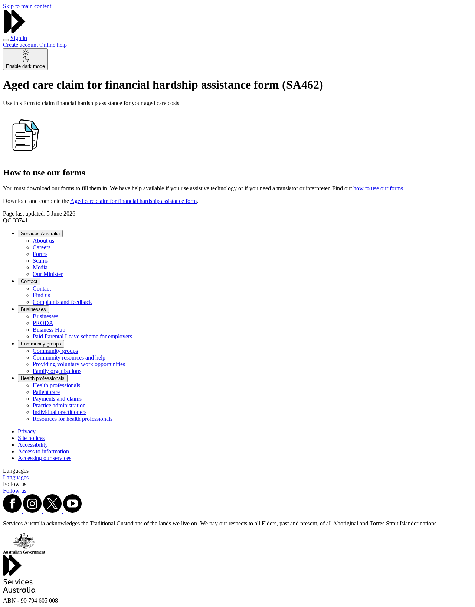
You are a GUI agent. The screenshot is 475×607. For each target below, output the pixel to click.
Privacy (27, 431)
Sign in (18, 38)
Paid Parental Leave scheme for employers (82, 336)
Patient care (46, 392)
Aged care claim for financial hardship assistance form (133, 201)
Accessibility (33, 445)
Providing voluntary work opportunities (79, 364)
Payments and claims (57, 399)
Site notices (31, 438)
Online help (53, 45)
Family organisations (57, 371)
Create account (21, 45)
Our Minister (48, 274)
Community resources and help (69, 357)
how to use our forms (378, 188)
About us (43, 240)
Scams (40, 260)
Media (40, 267)
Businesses (33, 309)
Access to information (43, 451)
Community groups (41, 344)
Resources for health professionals (72, 419)
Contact (29, 281)
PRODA (43, 323)
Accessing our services (44, 458)
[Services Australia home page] (15, 31)
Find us (41, 295)
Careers (41, 247)
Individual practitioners (59, 412)
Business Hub (49, 330)
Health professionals (43, 378)
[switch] (25, 59)
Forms (40, 254)
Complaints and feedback (62, 302)
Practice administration (59, 405)
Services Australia (40, 233)
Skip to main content (27, 6)
